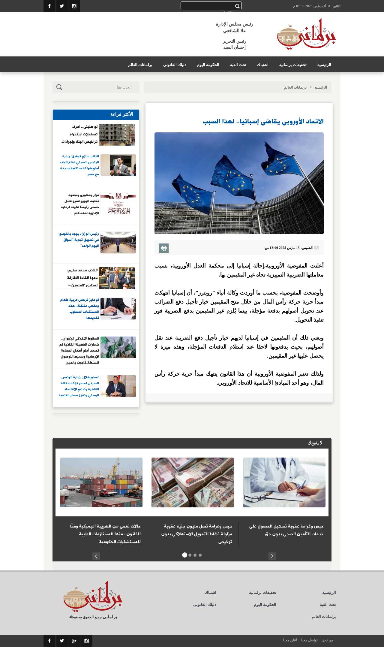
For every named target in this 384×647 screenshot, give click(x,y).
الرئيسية (324, 64)
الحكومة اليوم (208, 64)
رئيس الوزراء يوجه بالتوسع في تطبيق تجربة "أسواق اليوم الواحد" (79, 240)
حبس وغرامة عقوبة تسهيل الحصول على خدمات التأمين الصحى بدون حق (286, 530)
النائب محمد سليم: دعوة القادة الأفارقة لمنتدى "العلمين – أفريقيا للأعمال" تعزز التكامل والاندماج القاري (81, 278)
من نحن (327, 640)
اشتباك (262, 64)
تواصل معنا (309, 640)
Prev (96, 555)
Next (272, 555)
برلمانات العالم (140, 64)
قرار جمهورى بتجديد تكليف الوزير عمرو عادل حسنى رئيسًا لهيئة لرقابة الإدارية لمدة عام (80, 204)
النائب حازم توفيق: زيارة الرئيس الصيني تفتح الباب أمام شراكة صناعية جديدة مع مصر (79, 165)
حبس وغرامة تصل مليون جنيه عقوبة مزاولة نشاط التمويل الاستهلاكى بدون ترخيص (196, 534)
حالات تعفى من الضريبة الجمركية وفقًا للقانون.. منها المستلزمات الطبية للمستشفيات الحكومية (105, 534)
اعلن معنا (290, 640)
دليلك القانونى (174, 64)
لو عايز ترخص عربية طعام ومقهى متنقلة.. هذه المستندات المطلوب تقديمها (79, 309)
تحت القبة (238, 64)
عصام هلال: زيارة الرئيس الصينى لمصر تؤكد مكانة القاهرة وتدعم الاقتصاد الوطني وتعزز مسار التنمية (79, 386)
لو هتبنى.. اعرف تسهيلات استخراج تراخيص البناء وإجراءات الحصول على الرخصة (80, 134)
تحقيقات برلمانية (293, 64)
